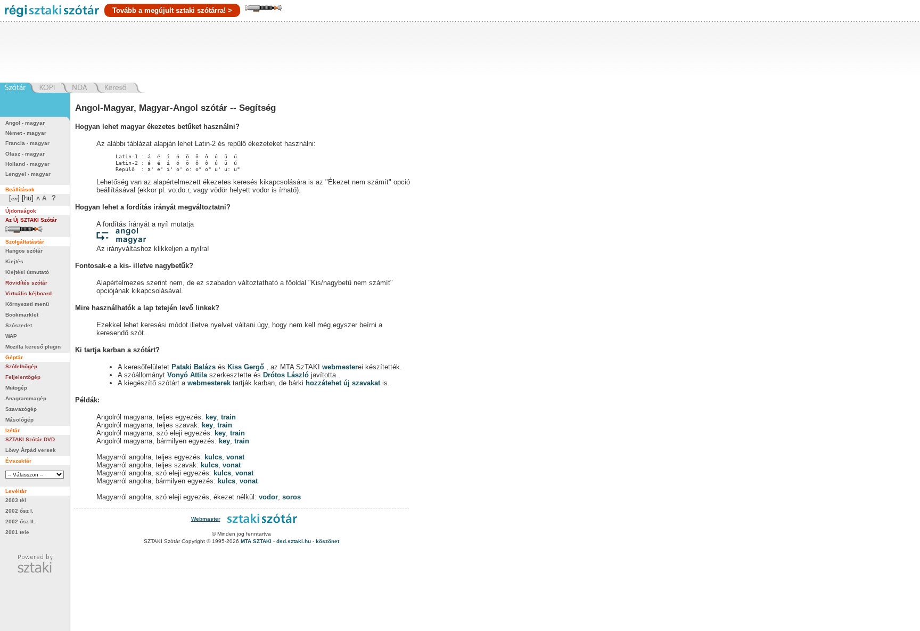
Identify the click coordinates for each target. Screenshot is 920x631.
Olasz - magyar (25, 154)
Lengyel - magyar (28, 174)
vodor (268, 497)
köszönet (327, 541)
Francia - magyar (27, 143)
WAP (11, 336)
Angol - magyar (25, 123)
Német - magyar (25, 133)
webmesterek (209, 383)
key (211, 417)
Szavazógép (21, 409)
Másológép (19, 420)
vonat (235, 457)
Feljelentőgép (22, 377)
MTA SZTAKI (256, 541)
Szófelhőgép (21, 366)
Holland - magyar (27, 164)
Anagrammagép (25, 398)
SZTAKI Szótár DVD (30, 439)
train (228, 417)
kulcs (213, 457)
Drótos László (286, 375)
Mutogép (16, 388)
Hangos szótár (24, 251)
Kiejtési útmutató (27, 272)
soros (291, 497)
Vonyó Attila (187, 375)
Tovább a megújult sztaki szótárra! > (172, 10)
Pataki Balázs (194, 367)
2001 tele (17, 532)
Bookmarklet (21, 315)
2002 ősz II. (20, 521)
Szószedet (18, 325)
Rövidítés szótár (26, 283)
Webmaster (205, 519)
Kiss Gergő (246, 367)
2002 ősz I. (19, 511)
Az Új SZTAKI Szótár (31, 220)
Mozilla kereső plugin (33, 347)
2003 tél (15, 500)
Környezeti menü (27, 304)
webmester (340, 367)
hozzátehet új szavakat (343, 383)
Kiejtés (14, 261)
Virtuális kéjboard (28, 293)
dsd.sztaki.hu (293, 541)
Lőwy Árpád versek (30, 450)
